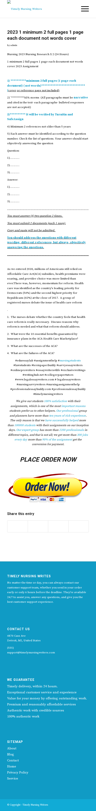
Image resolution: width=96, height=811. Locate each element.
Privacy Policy (17, 772)
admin (13, 45)
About (11, 748)
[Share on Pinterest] (38, 526)
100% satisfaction (55, 401)
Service (12, 778)
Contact (13, 760)
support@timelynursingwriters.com (31, 652)
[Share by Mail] (79, 526)
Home (11, 766)
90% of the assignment (57, 439)
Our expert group (27, 430)
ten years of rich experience (67, 415)
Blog (10, 754)
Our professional (67, 411)
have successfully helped (61, 420)
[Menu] (83, 9)
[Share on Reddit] (58, 526)
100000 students (24, 425)
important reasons (73, 406)
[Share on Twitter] (17, 526)
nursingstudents (70, 360)
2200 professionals (71, 430)
